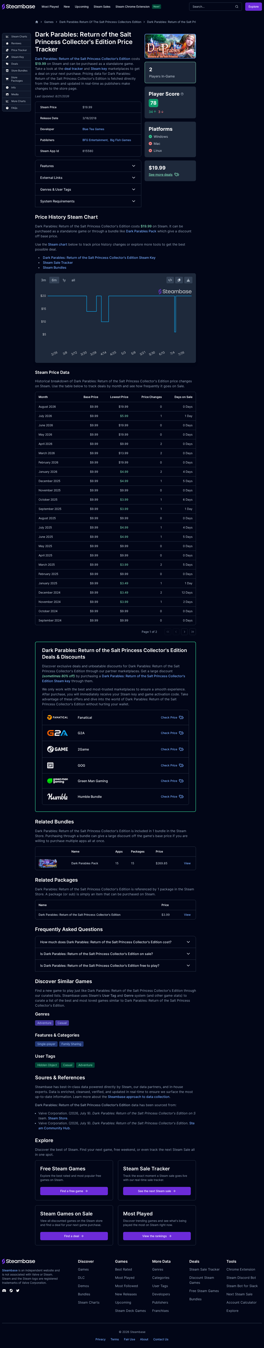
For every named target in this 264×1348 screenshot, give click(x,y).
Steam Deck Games (130, 1311)
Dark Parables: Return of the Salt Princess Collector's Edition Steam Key (99, 257)
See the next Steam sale (154, 1191)
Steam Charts (88, 1302)
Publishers (160, 1302)
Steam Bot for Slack (242, 1286)
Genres (157, 1269)
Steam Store (57, 1118)
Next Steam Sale (239, 1294)
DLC (81, 1278)
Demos (83, 1286)
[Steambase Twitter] (17, 1290)
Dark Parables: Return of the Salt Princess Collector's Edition (82, 59)
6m (54, 280)
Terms (115, 1339)
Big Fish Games (120, 140)
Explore (254, 6)
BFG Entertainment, (95, 140)
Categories (160, 1278)
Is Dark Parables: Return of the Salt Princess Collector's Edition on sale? (96, 954)
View (187, 863)
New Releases (126, 1294)
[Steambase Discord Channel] (4, 1290)
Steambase (10, 1270)
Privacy (100, 1339)
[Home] (36, 22)
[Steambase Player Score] (182, 93)
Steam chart (57, 244)
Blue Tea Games (93, 129)
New (67, 6)
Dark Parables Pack (141, 231)
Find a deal (71, 1236)
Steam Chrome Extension (133, 6)
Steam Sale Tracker (58, 262)
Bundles (84, 1294)
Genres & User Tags (55, 189)
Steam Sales (102, 6)
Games (49, 22)
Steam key (99, 69)
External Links (51, 178)
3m (43, 280)
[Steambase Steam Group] (11, 1290)
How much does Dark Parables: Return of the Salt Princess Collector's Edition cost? (105, 942)
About (144, 1339)
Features (47, 166)
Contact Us (161, 1339)
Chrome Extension (240, 1269)
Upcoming (82, 6)
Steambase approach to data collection (139, 1097)
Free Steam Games (204, 1291)
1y (64, 280)
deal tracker (73, 69)
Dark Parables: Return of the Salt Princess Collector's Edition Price (192, 22)
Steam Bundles (54, 267)
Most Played (50, 6)
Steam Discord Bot (241, 1278)
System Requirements (57, 201)
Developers (161, 1294)
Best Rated (123, 1269)
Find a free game (71, 1191)
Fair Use (129, 1339)
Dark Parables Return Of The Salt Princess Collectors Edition (100, 22)
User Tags (160, 1286)
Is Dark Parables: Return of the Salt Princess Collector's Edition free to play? (99, 965)
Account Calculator (241, 1302)
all (73, 280)
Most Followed (126, 1286)
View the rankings (154, 1236)
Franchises (160, 1311)
